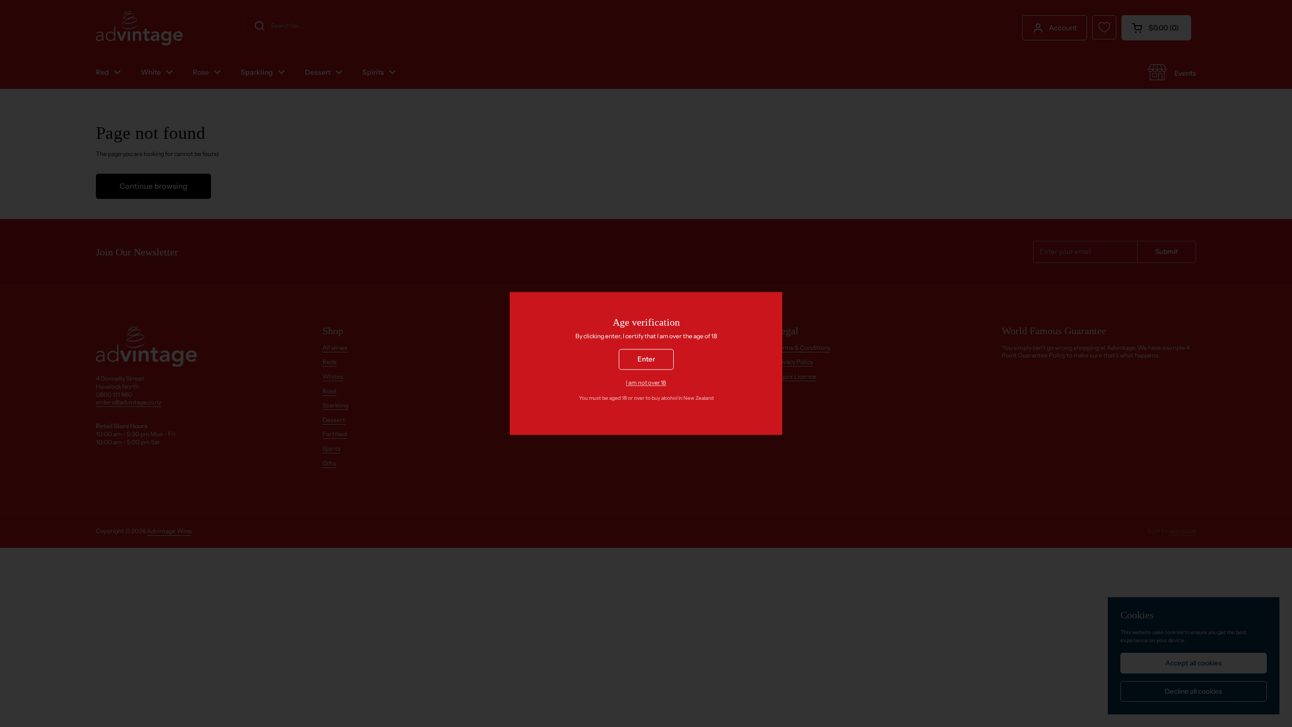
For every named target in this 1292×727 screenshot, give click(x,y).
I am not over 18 (646, 382)
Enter (646, 359)
